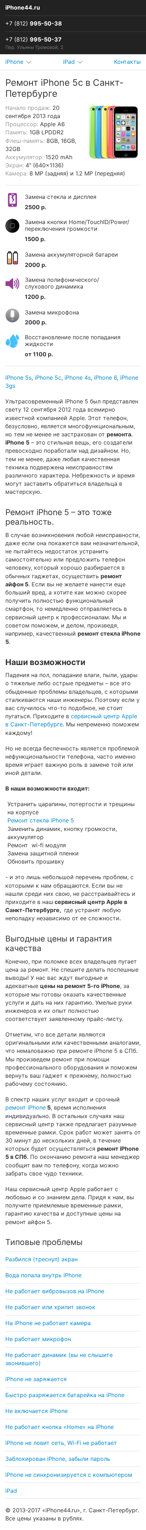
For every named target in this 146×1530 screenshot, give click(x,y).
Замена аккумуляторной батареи (71, 254)
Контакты (127, 61)
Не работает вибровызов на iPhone (54, 1291)
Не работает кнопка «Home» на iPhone (59, 1426)
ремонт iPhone (25, 1107)
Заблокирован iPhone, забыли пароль (57, 1458)
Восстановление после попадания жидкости (72, 340)
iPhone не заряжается (36, 1379)
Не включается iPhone (36, 1410)
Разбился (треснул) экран (41, 1259)
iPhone (14, 61)
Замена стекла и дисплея (60, 197)
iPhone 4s (77, 377)
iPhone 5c (48, 377)
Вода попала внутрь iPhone (43, 1275)
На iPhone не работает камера (48, 1323)
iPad (11, 1490)
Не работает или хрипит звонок (50, 1307)
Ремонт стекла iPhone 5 (40, 820)
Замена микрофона (52, 312)
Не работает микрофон (38, 1338)
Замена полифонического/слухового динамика (62, 283)
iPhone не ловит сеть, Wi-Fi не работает (61, 1442)
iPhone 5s (18, 377)
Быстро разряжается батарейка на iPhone (64, 1394)
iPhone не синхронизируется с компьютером (68, 1474)
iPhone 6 (105, 377)
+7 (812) (33, 23)
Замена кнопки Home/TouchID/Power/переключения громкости (77, 225)
